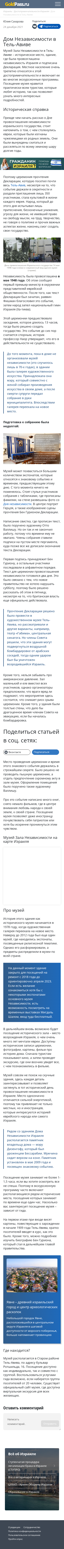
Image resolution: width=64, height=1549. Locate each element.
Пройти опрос (15, 1539)
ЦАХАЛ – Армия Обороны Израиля (30, 1484)
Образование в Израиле (23, 1492)
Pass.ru (17, 4)
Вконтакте (15, 752)
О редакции (14, 1527)
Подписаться (50, 26)
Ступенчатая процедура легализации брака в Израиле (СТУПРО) (27, 1466)
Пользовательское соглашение (24, 1535)
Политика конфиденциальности (24, 1531)
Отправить (50, 1423)
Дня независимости (17, 504)
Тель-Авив (18, 185)
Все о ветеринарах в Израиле (27, 1477)
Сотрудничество (31, 1527)
